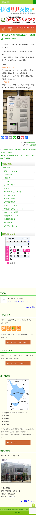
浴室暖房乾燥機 (9, 219)
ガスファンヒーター (11, 226)
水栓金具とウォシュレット (13, 209)
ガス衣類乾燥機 (9, 202)
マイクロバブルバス (11, 205)
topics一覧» (30, 307)
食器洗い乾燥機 (9, 198)
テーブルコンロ (9, 185)
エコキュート (9, 181)
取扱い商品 (7, 168)
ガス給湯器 (8, 174)
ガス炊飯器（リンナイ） (13, 192)
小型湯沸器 (8, 222)
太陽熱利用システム (11, 216)
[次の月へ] (28, 238)
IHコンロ (7, 178)
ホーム (3, 27)
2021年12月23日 (31, 142)
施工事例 (10, 27)
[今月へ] (25, 238)
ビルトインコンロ (10, 171)
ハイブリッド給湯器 (11, 212)
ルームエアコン (9, 195)
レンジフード (9, 188)
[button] (5, 2)
